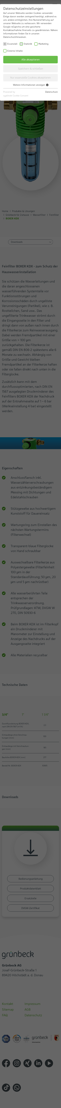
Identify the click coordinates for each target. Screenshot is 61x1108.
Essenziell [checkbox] (12, 44)
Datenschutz (51, 92)
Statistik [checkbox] (28, 44)
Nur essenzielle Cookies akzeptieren (30, 77)
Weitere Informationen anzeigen (29, 85)
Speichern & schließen (30, 68)
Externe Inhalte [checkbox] (15, 51)
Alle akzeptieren (30, 59)
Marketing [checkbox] (43, 44)
